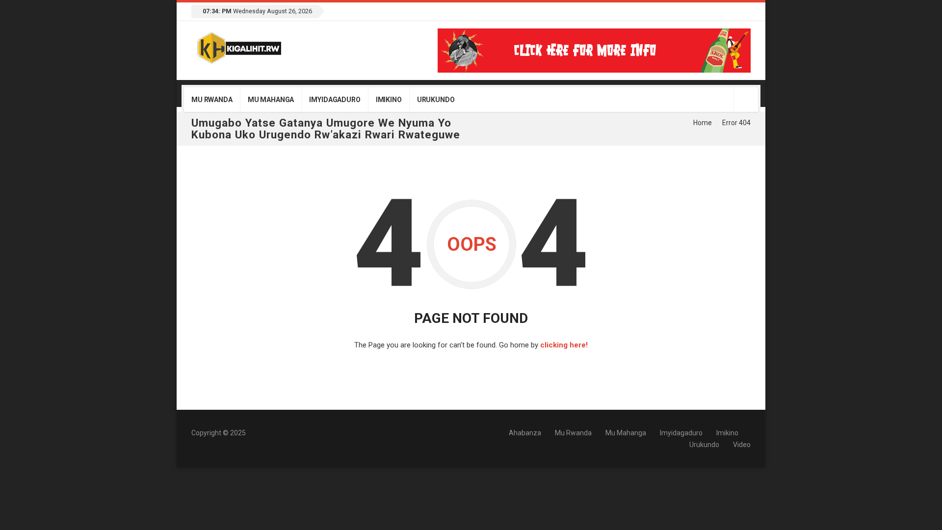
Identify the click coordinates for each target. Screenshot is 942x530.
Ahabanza (525, 433)
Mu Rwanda (212, 100)
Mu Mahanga (271, 100)
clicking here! (564, 345)
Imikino (389, 100)
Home (702, 123)
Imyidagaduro (334, 100)
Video (742, 445)
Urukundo (436, 100)
